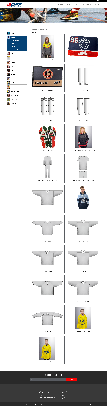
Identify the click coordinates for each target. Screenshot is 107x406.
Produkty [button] (61, 4)
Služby (64, 394)
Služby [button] (76, 4)
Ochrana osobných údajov (89, 404)
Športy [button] (69, 4)
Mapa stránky (97, 404)
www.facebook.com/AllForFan (87, 391)
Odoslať (71, 379)
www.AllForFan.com (87, 390)
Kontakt (97, 4)
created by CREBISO (68, 404)
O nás (82, 4)
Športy (64, 392)
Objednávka (89, 4)
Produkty (65, 391)
